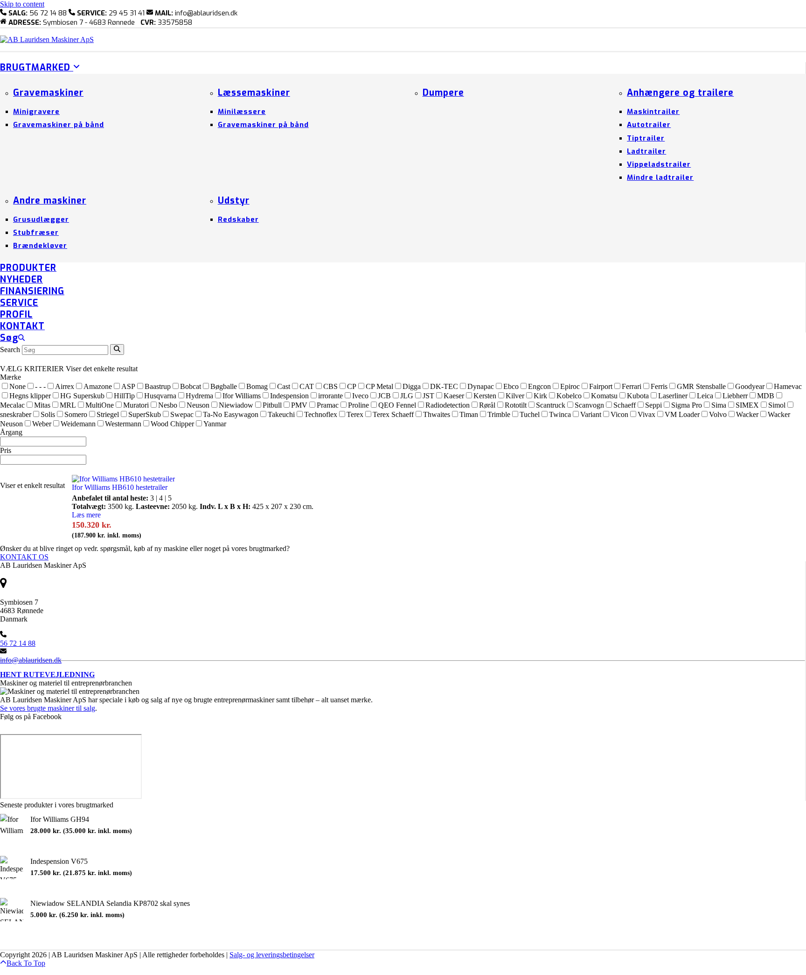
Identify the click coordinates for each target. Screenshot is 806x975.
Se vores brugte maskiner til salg (47, 708)
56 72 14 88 (17, 643)
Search (10, 349)
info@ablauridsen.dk (31, 660)
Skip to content (22, 4)
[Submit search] (117, 349)
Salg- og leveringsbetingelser (271, 955)
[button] (12, 338)
